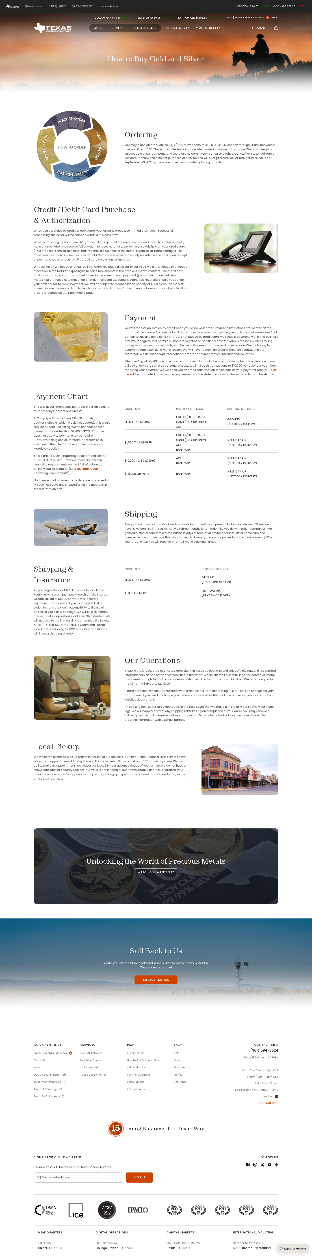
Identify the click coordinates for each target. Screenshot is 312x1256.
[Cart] (276, 28)
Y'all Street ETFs (90, 1067)
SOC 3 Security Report (48, 1074)
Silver (177, 1060)
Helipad (269, 1096)
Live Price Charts (90, 1060)
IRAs (229, 17)
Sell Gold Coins (136, 1067)
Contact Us (266, 1103)
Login (275, 17)
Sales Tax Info (135, 1082)
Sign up (139, 1177)
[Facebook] (248, 1165)
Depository (176, 28)
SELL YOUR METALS (156, 980)
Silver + (118, 28)
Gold (98, 28)
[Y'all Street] (276, 1165)
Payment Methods (139, 1074)
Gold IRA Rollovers (91, 1053)
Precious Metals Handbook (250, 17)
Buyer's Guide (135, 1053)
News (37, 1067)
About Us (39, 1060)
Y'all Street (206, 28)
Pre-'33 (178, 1074)
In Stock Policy (136, 1089)
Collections (145, 28)
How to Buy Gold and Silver (143, 1060)
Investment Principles (47, 1082)
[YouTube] (269, 1165)
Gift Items (180, 1082)
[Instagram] (255, 1165)
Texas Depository (91, 1074)
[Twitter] (262, 1165)
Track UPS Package (46, 1089)
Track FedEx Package (47, 1096)
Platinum (179, 1067)
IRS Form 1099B (87, 469)
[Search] (251, 28)
